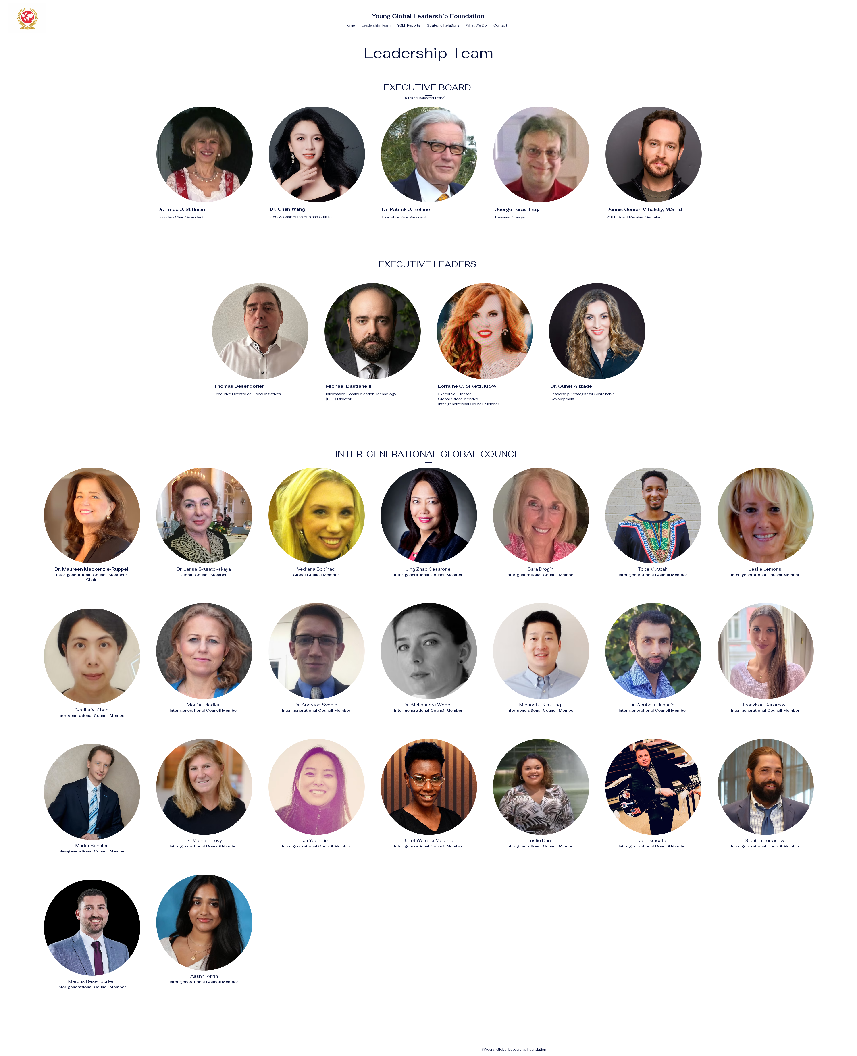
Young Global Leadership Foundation (428, 16)
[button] (409, 25)
